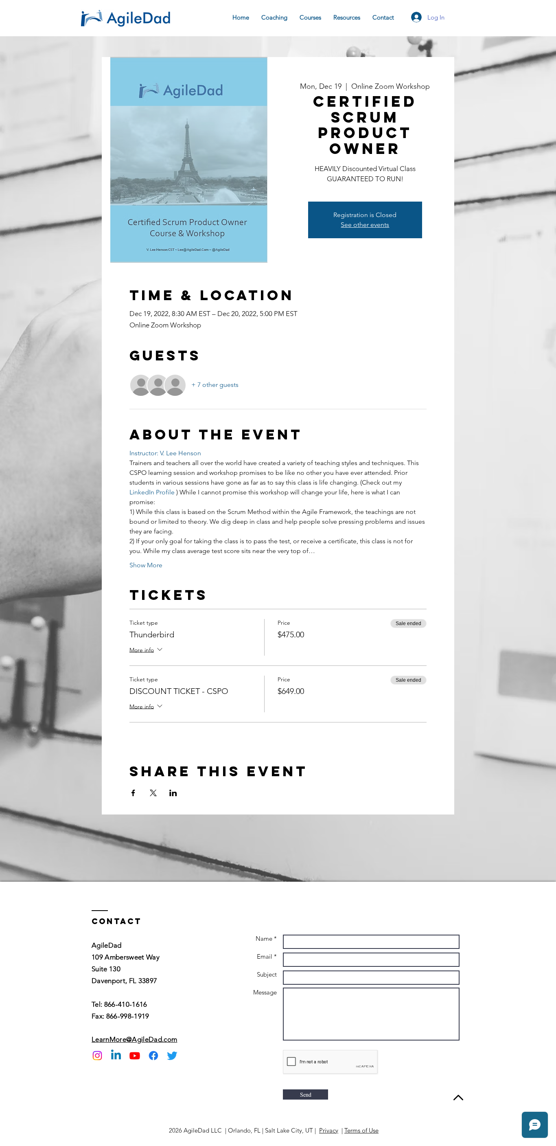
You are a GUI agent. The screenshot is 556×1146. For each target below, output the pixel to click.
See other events (365, 224)
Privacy (328, 1130)
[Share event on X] (153, 793)
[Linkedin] (116, 1055)
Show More (145, 565)
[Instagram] (97, 1055)
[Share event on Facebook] (133, 793)
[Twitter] (172, 1055)
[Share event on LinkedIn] (173, 793)
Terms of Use (361, 1130)
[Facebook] (153, 1055)
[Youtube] (135, 1055)
